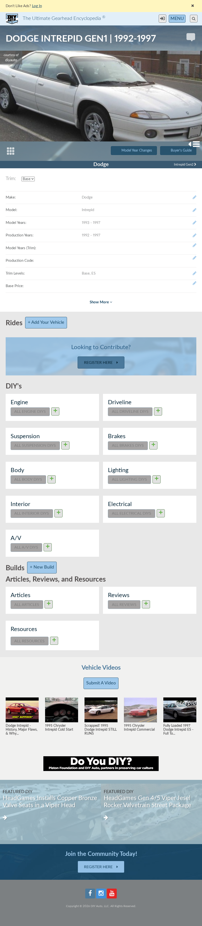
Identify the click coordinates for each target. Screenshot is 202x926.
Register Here (99, 363)
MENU (177, 18)
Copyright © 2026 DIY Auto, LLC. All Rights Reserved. (101, 906)
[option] (50, 812)
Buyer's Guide (181, 150)
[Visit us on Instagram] (101, 893)
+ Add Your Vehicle (46, 322)
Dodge (101, 164)
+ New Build (42, 567)
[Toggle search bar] (194, 18)
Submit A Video (101, 683)
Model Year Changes (136, 150)
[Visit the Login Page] (164, 19)
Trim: (11, 178)
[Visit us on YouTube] (112, 893)
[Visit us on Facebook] (90, 893)
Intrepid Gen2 (184, 164)
